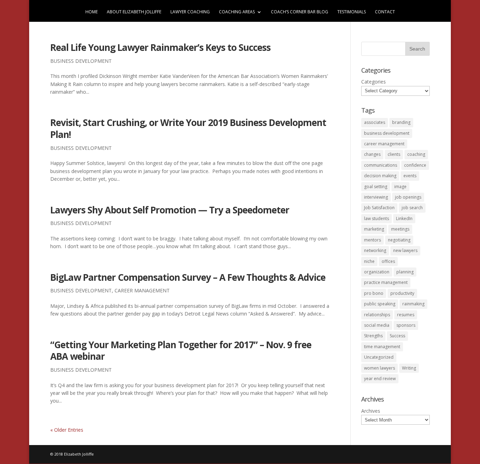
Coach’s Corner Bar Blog (299, 12)
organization (376, 272)
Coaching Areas (237, 12)
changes (372, 154)
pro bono (373, 293)
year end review (380, 379)
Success (397, 336)
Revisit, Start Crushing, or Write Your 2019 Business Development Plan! (188, 128)
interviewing (376, 197)
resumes (405, 315)
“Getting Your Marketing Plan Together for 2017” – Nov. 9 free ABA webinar (180, 350)
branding (401, 122)
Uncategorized (379, 357)
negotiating (399, 240)
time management (382, 347)
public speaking (379, 304)
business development (81, 61)
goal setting (375, 187)
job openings (408, 197)
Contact (385, 12)
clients (394, 154)
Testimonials (351, 12)
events (409, 176)
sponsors (405, 325)
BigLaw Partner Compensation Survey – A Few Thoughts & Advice (187, 277)
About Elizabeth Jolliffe (134, 12)
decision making (380, 176)
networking (375, 250)
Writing (409, 368)
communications (380, 165)
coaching (416, 154)
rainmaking (413, 304)
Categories (373, 81)
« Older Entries (66, 429)
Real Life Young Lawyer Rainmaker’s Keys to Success (160, 47)
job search (412, 208)
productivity (402, 293)
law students (376, 218)
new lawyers (405, 250)
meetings (400, 229)
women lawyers (379, 368)
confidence (415, 165)
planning (405, 272)
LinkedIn (404, 218)
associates (374, 122)
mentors (372, 240)
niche (369, 261)
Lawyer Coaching (190, 12)
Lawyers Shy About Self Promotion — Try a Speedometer (169, 210)
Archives (370, 410)
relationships (377, 315)
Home (91, 12)
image (400, 187)
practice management (386, 282)
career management (142, 290)
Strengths (373, 336)
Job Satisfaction (379, 208)
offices (388, 261)
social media (376, 325)
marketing (374, 229)
